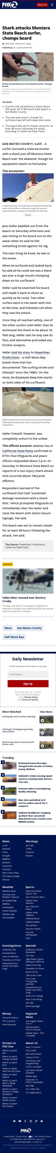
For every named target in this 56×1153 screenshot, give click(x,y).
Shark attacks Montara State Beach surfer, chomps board (27, 85)
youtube (20, 1121)
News (29, 44)
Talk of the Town (34, 975)
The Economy (8, 1021)
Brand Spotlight (33, 1006)
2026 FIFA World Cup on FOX (33, 892)
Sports (30, 887)
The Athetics (31, 925)
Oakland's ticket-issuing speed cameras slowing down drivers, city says (35, 779)
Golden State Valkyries (32, 913)
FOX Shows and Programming (33, 1062)
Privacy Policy (31, 697)
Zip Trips (30, 845)
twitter (41, 1121)
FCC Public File (32, 1089)
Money (6, 1013)
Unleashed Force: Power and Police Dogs (10, 966)
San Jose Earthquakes (31, 933)
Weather (7, 887)
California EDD (9, 949)
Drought (6, 855)
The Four (30, 955)
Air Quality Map (9, 900)
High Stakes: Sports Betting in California (35, 960)
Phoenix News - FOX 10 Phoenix (33, 1028)
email (14, 1121)
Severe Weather (9, 910)
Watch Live (42, 5)
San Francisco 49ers (35, 897)
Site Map (30, 1085)
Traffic (29, 848)
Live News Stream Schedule (34, 1071)
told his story (20, 352)
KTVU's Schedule (33, 1066)
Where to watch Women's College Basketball (10, 1092)
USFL (28, 938)
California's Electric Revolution (34, 951)
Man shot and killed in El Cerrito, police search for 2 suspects (32, 803)
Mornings (32, 841)
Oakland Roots (32, 918)
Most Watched (11, 711)
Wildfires (6, 859)
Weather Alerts (9, 891)
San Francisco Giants (32, 907)
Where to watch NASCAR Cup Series (11, 1069)
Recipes (29, 855)
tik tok (36, 1121)
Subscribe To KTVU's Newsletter (34, 1081)
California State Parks (17, 451)
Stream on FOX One (9, 1044)
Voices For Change (34, 996)
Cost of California (10, 956)
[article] (28, 581)
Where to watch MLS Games (9, 1105)
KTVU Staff (9, 44)
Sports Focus (32, 972)
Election (6, 879)
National (6, 848)
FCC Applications (33, 1092)
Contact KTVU (32, 1057)
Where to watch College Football (9, 1057)
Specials (31, 945)
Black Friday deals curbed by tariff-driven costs (18, 743)
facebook (25, 1121)
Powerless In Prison (11, 960)
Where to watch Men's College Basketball (9, 1083)
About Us (32, 1043)
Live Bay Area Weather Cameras (10, 895)
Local (4, 845)
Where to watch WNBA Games (9, 1099)
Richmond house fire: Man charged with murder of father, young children (35, 766)
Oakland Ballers (33, 922)
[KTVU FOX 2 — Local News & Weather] (10, 4)
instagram (30, 1121)
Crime (5, 852)
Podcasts (6, 869)
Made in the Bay (33, 965)
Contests (30, 852)
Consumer (7, 866)
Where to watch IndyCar (9, 1075)
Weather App (8, 914)
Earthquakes (8, 907)
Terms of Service (30, 699)
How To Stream (33, 1047)
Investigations (11, 945)
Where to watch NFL (9, 1051)
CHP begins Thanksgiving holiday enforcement (17, 730)
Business (6, 862)
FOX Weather (8, 917)
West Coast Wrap (10, 872)
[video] (46, 720)
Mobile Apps (31, 1076)
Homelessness (9, 953)
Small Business (9, 1024)
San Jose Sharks (33, 928)
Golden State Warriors (32, 901)
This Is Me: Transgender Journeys (31, 981)
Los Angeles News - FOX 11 (35, 1022)
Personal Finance (10, 1017)
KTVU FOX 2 (20, 44)
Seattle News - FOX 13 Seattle (35, 1034)
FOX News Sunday (10, 876)
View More (46, 711)
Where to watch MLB (9, 1063)
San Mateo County (29, 628)
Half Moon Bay (14, 637)
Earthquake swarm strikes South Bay (18, 716)
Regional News (31, 1015)
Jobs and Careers (33, 1054)
